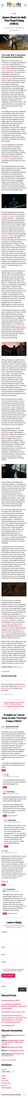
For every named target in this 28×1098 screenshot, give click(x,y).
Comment (5, 932)
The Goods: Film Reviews (13, 1095)
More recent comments (9, 1060)
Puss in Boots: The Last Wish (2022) (13, 1012)
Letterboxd (22, 686)
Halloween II (6, 436)
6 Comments (15, 30)
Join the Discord (7, 688)
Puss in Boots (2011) (8, 1025)
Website (4, 962)
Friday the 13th (7, 78)
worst (13, 246)
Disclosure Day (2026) (15, 1047)
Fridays (23, 98)
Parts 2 (21, 630)
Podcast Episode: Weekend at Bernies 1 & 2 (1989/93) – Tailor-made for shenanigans (14, 1006)
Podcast (4, 1085)
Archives (4, 1069)
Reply (3, 770)
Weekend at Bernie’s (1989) (11, 1000)
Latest (4, 1078)
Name (4, 947)
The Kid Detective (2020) (16, 1050)
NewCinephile (6, 1088)
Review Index (6, 1083)
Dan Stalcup (10, 28)
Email (3, 954)
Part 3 (3, 624)
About (4, 1076)
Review (14, 13)
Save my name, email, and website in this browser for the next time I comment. (13, 970)
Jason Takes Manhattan (9, 70)
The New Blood (12, 624)
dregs (23, 246)
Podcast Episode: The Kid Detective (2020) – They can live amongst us (13, 1042)
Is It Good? (6, 671)
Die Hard (17, 168)
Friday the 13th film (8, 216)
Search (3, 986)
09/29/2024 (21, 28)
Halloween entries (8, 236)
